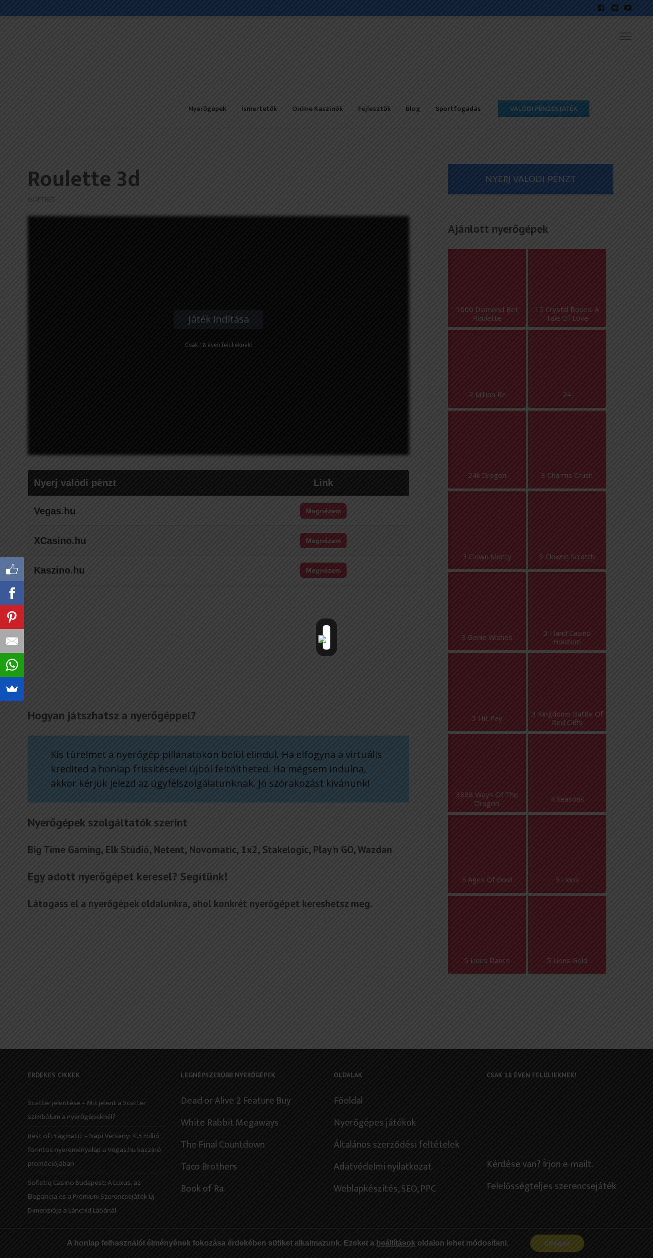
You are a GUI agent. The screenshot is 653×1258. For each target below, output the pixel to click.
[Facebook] (12, 593)
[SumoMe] (12, 689)
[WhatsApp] (12, 665)
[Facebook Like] (12, 569)
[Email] (12, 641)
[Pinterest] (12, 617)
